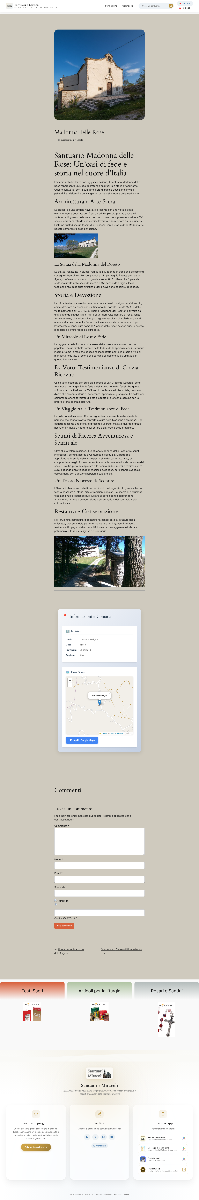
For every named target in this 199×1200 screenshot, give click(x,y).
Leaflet (104, 733)
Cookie (126, 1194)
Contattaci (101, 1146)
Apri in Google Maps (84, 740)
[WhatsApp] (103, 1137)
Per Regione (111, 6)
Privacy (117, 1194)
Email (58, 873)
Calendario (127, 6)
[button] (99, 703)
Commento (61, 825)
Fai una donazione (34, 1147)
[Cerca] (171, 6)
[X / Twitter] (95, 1137)
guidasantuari (67, 140)
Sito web (59, 887)
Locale (80, 140)
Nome (58, 859)
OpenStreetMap (116, 733)
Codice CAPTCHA (64, 918)
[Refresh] (56, 905)
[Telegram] (112, 1137)
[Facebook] (87, 1137)
